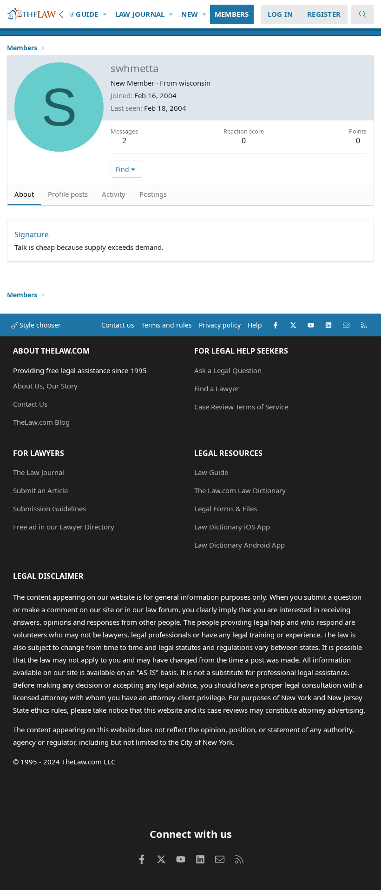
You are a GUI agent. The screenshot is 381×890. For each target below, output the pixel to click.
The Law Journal (38, 472)
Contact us (117, 325)
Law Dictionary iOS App (232, 526)
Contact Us (30, 403)
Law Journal (140, 14)
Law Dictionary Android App (239, 544)
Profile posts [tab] (68, 194)
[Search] (362, 14)
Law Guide (78, 14)
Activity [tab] (113, 194)
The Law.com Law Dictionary (240, 490)
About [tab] (24, 194)
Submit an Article (40, 490)
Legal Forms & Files (225, 508)
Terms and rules (166, 325)
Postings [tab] (153, 194)
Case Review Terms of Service (241, 406)
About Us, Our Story (45, 385)
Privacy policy (220, 325)
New (189, 14)
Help (255, 325)
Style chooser (39, 325)
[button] (105, 14)
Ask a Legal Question (228, 370)
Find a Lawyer (216, 388)
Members (232, 14)
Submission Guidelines (49, 508)
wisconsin (194, 82)
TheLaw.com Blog (41, 422)
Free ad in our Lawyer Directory (63, 526)
